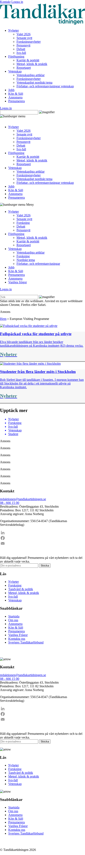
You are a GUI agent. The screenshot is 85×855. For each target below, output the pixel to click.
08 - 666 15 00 (9, 503)
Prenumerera (16, 101)
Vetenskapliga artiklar (31, 75)
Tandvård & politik (20, 589)
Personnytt (23, 45)
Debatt (21, 49)
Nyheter (13, 30)
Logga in (17, 2)
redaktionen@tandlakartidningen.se (23, 499)
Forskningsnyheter (29, 41)
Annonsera (15, 97)
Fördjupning (16, 56)
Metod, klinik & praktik (32, 64)
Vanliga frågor (17, 282)
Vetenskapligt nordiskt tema (34, 82)
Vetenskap (15, 71)
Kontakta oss (16, 638)
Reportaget (24, 67)
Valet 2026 (24, 34)
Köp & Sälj (15, 93)
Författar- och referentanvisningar (38, 263)
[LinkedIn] (42, 532)
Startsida (13, 616)
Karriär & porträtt (28, 60)
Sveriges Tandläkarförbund (26, 642)
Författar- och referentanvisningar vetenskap (45, 86)
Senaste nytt (24, 38)
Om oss (13, 620)
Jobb (11, 90)
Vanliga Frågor (18, 635)
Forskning (23, 222)
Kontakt (5, 2)
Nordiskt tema (26, 260)
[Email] (42, 543)
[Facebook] (42, 538)
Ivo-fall (21, 53)
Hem (3, 319)
